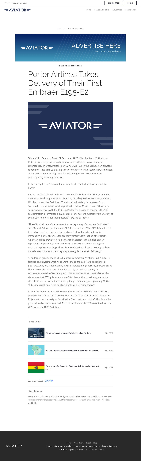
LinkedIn (93, 449)
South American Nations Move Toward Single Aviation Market (72, 350)
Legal (88, 443)
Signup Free (113, 3)
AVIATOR (49, 381)
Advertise (117, 10)
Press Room (131, 10)
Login (130, 3)
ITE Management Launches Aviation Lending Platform (68, 333)
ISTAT (101, 449)
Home (88, 10)
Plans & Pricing (101, 10)
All (59, 29)
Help (95, 443)
